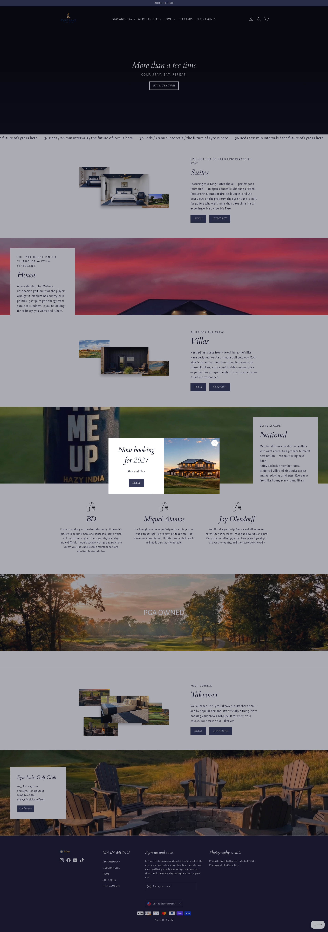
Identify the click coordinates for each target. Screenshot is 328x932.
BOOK (136, 483)
